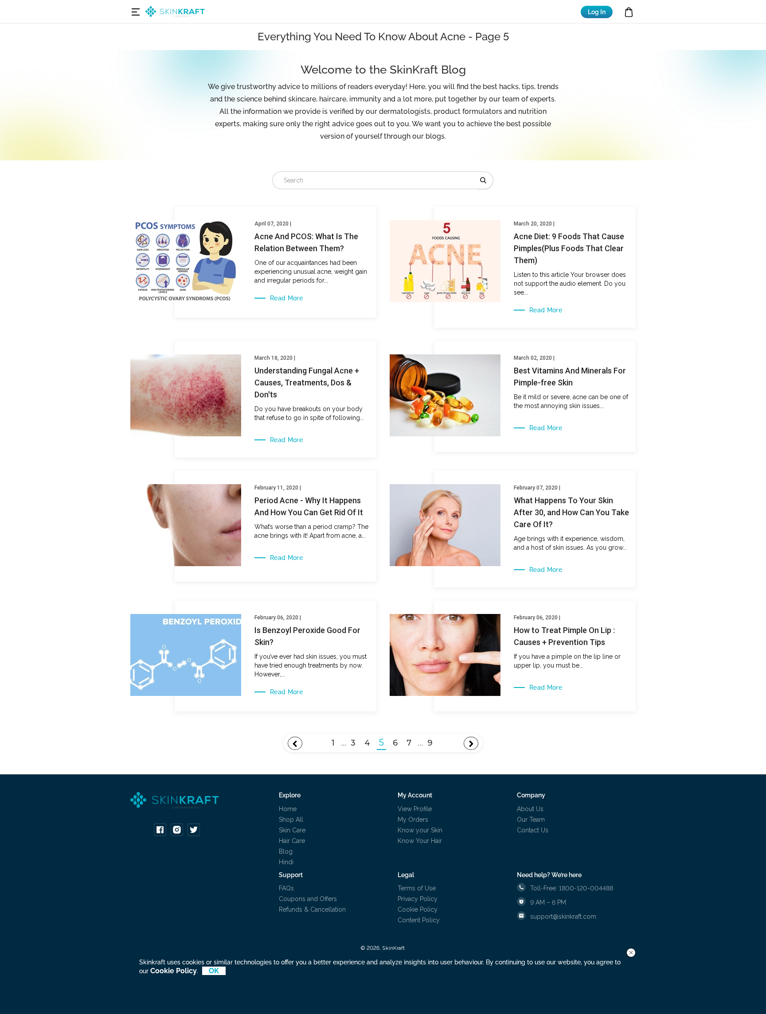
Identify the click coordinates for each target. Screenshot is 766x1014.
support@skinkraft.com (563, 916)
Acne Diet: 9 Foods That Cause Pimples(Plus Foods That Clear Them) (569, 248)
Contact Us (532, 830)
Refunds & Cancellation (312, 909)
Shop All (291, 819)
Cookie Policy (418, 909)
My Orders (413, 819)
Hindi (286, 862)
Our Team (531, 819)
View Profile (415, 808)
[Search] (485, 180)
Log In (597, 12)
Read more (286, 298)
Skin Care (292, 830)
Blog (286, 851)
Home (288, 808)
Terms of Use (417, 888)
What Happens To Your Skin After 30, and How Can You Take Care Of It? (571, 512)
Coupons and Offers (308, 898)
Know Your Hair (420, 840)
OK (214, 971)
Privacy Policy (418, 898)
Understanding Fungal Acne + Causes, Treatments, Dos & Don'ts (306, 382)
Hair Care (292, 840)
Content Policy (419, 920)
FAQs (286, 888)
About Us (530, 808)
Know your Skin (420, 830)
